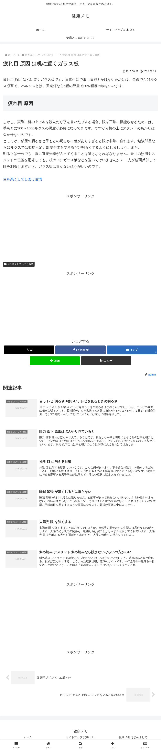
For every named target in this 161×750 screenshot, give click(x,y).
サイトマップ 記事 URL (80, 737)
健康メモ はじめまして (133, 737)
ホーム (28, 737)
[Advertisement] (80, 226)
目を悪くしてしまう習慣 (22, 179)
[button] (106, 360)
